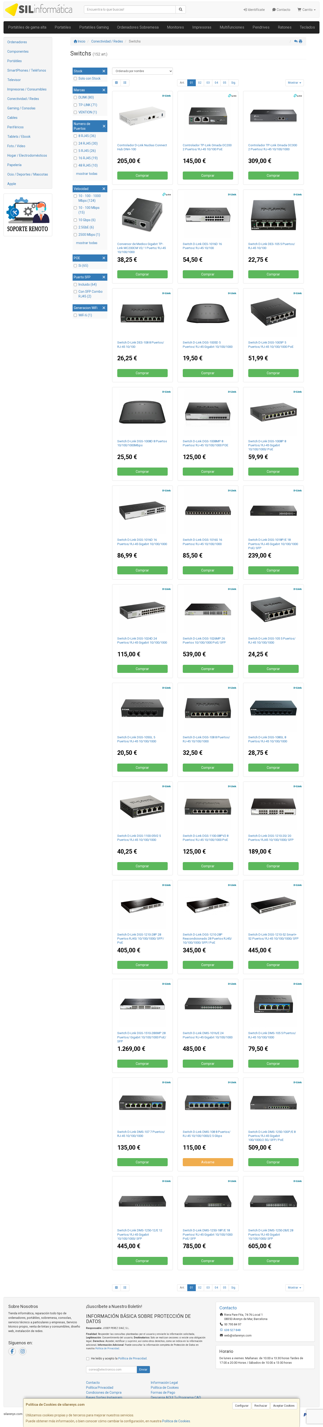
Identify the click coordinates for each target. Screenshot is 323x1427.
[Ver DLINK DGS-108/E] (208, 707)
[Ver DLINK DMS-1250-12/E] (142, 1201)
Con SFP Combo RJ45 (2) (91, 294)
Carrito (307, 10)
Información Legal (164, 1382)
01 (191, 82)
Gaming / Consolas (21, 108)
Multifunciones (232, 27)
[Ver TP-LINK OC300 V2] (273, 116)
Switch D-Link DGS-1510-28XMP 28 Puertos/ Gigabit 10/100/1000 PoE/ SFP (141, 1037)
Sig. (233, 82)
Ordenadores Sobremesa (138, 27)
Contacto (283, 10)
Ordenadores (17, 42)
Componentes (18, 51)
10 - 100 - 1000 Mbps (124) (90, 198)
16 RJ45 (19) (88, 158)
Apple (11, 184)
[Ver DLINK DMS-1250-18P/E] (208, 1201)
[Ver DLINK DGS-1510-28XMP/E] (142, 1003)
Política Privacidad (99, 1387)
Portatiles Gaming (94, 27)
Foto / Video (16, 146)
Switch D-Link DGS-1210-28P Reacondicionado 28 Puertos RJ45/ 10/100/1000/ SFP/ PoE (207, 939)
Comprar (142, 175)
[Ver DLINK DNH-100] (142, 116)
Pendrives (261, 27)
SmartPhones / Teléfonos (26, 70)
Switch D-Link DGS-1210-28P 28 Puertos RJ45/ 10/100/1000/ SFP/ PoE (140, 939)
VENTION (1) (88, 112)
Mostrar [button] (293, 82)
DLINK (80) (86, 97)
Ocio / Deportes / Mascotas (27, 174)
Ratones (285, 27)
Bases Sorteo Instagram (104, 1397)
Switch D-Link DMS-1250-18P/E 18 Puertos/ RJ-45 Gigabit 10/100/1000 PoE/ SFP (207, 1234)
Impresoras (201, 27)
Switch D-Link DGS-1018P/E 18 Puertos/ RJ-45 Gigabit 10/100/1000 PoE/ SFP (273, 544)
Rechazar (260, 1405)
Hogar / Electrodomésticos (27, 155)
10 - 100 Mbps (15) (89, 210)
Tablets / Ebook (19, 136)
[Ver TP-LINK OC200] (208, 116)
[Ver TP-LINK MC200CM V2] (142, 214)
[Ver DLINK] (208, 905)
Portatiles (63, 27)
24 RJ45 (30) (88, 143)
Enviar (143, 1369)
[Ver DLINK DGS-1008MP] (208, 412)
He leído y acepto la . (119, 1358)
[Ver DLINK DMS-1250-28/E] (273, 1201)
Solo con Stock (89, 78)
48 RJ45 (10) (88, 165)
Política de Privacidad (107, 1348)
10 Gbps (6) (87, 220)
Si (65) (83, 265)
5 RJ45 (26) (87, 151)
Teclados (307, 27)
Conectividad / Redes (23, 99)
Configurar (242, 1405)
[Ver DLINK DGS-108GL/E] (273, 707)
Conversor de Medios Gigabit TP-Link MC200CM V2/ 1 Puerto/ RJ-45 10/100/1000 (141, 248)
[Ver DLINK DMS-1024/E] (208, 1003)
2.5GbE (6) (86, 227)
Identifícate (256, 10)
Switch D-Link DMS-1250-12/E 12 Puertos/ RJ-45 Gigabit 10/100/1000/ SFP (139, 1234)
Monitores (175, 27)
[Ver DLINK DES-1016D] (208, 214)
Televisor (14, 80)
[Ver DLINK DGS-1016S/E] (208, 510)
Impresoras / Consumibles (27, 89)
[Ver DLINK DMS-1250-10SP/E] (273, 1102)
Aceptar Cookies (284, 1405)
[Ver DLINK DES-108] (142, 313)
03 (208, 82)
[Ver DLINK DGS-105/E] (273, 609)
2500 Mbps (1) (89, 234)
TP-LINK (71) (88, 105)
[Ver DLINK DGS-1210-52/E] (273, 905)
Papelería (14, 165)
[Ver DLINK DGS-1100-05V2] (142, 806)
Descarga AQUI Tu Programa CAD (176, 1397)
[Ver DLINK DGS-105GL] (142, 707)
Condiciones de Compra (104, 1392)
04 (216, 82)
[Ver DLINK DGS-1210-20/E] (273, 806)
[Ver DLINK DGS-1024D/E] (142, 609)
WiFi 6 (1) (85, 315)
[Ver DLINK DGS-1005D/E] (208, 313)
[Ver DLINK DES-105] (273, 214)
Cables (12, 118)
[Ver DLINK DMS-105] (273, 1003)
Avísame (207, 1162)
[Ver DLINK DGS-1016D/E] (142, 510)
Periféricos (15, 127)
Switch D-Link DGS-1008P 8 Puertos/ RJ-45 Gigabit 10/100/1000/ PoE (267, 445)
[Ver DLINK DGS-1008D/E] (142, 412)
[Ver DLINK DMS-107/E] (142, 1102)
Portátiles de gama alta (27, 27)
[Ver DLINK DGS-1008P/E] (273, 412)
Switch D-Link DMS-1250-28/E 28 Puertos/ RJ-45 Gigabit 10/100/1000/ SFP (270, 1234)
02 (199, 82)
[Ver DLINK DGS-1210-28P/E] (142, 905)
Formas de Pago (163, 1392)
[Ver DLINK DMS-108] (208, 1102)
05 (224, 82)
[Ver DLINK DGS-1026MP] (208, 609)
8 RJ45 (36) (87, 136)
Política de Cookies (176, 1421)
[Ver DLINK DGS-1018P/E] (273, 510)
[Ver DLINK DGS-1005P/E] (273, 313)
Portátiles (14, 61)
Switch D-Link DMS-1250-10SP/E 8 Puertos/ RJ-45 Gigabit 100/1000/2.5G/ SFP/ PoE (272, 1136)
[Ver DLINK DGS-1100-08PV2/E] (208, 806)
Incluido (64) (88, 284)
